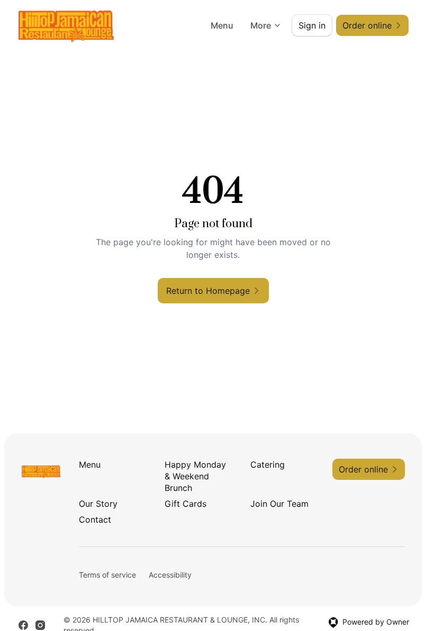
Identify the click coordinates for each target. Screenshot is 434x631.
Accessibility (170, 574)
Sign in (312, 25)
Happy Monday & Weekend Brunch (195, 476)
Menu (222, 25)
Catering (267, 464)
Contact (95, 519)
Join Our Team (279, 503)
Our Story (98, 503)
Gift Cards (185, 503)
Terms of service (107, 574)
